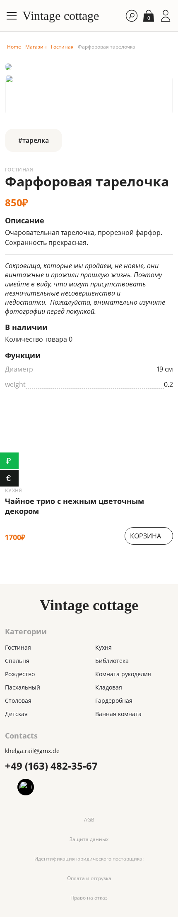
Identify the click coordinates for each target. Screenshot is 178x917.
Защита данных (89, 839)
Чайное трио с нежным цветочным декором (74, 506)
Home (14, 46)
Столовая (18, 700)
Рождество (20, 674)
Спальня (17, 661)
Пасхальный (22, 687)
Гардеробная (113, 700)
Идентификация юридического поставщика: (89, 858)
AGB (89, 819)
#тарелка (33, 140)
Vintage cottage (60, 15)
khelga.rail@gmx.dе (32, 751)
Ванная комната (118, 714)
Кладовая (108, 687)
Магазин (36, 46)
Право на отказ (89, 897)
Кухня (13, 490)
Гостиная (62, 46)
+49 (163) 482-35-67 (51, 766)
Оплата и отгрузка (89, 878)
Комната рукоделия (123, 674)
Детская (16, 714)
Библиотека (112, 661)
